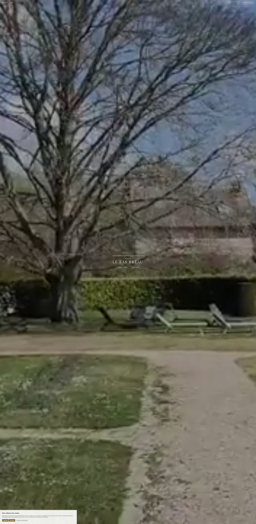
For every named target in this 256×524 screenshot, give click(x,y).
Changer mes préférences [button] (22, 520)
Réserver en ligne (248, 2)
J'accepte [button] (5, 520)
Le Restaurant (136, 267)
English (11, 2)
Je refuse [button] (12, 520)
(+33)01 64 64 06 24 (234, 3)
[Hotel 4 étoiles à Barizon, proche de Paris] (128, 2)
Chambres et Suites (121, 267)
